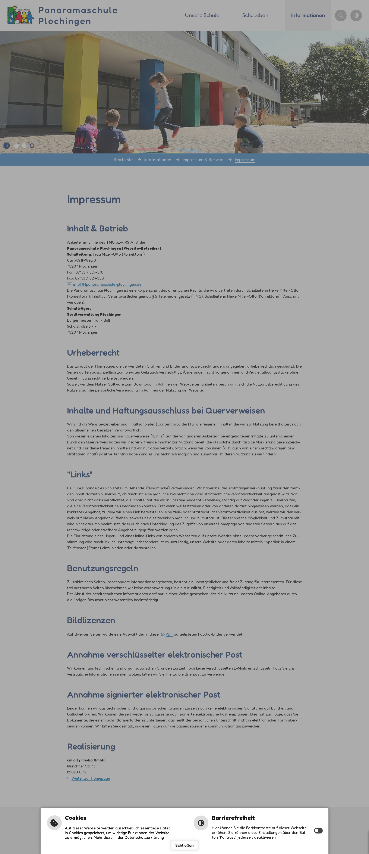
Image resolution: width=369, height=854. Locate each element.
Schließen (184, 845)
